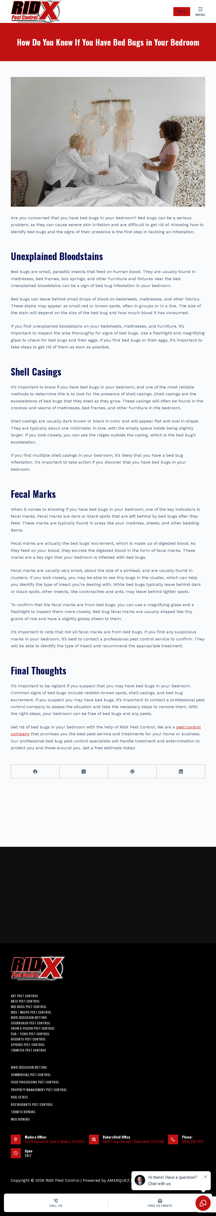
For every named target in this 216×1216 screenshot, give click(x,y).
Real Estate (19, 1097)
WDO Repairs (20, 1119)
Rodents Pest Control (28, 1039)
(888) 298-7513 (192, 1141)
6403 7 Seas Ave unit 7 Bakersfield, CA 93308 (133, 1141)
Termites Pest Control (28, 1050)
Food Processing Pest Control (35, 1082)
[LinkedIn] (181, 771)
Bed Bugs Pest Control (28, 1007)
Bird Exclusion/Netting (29, 1017)
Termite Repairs (23, 1112)
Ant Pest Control (24, 996)
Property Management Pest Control (39, 1090)
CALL (181, 11)
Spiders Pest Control (28, 1045)
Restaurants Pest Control (32, 1104)
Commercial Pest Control (31, 1075)
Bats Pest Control (25, 1001)
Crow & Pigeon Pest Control (33, 1028)
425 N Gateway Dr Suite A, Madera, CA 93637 (55, 1141)
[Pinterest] (132, 771)
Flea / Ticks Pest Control (30, 1034)
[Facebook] (35, 771)
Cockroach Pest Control (30, 1023)
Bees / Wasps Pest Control (31, 1012)
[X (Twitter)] (84, 771)
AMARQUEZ (118, 1180)
